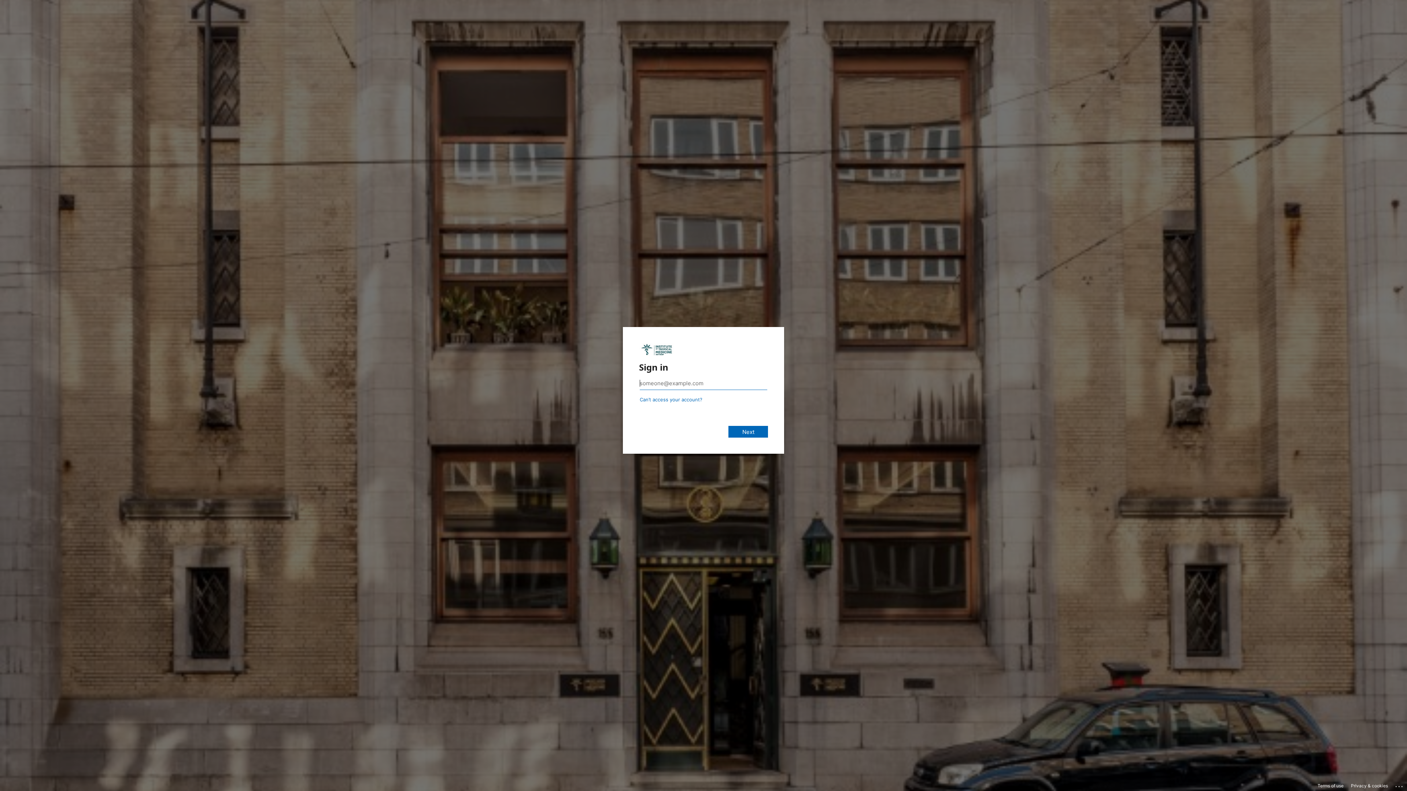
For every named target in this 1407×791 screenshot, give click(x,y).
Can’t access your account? (671, 399)
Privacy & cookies (1369, 785)
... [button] (1399, 784)
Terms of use (1331, 785)
